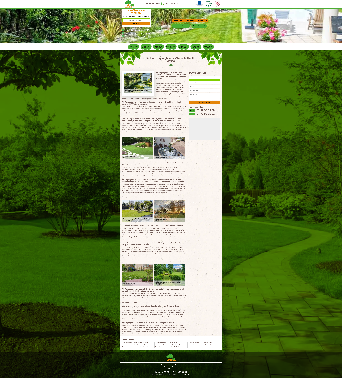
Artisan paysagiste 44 (133, 47)
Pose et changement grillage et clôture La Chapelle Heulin (202, 346)
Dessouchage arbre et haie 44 (146, 47)
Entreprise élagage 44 (171, 47)
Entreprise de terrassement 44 (158, 47)
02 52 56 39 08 (153, 3)
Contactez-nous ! (199, 26)
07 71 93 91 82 (172, 3)
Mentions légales (185, 374)
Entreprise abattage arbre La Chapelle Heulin (168, 344)
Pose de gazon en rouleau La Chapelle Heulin (135, 344)
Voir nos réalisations (181, 26)
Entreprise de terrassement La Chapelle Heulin (135, 347)
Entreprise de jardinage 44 (196, 47)
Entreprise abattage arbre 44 (183, 47)
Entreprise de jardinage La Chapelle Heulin (167, 347)
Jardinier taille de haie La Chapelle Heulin (200, 342)
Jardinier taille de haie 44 (208, 47)
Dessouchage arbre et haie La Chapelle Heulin (135, 342)
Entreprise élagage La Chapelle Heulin (166, 342)
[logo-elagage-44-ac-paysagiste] (129, 4)
